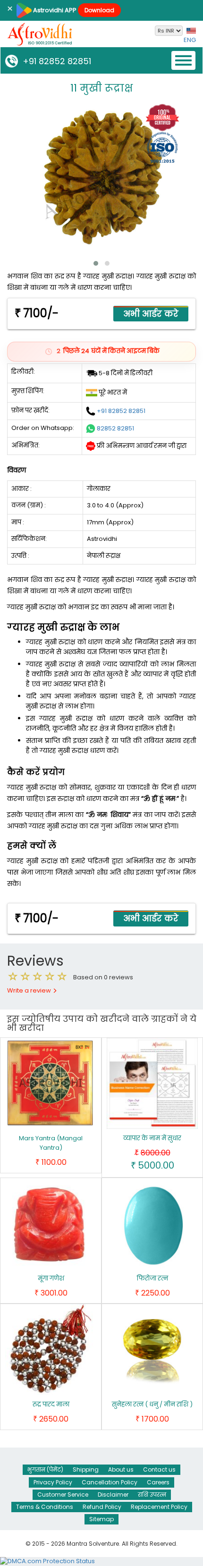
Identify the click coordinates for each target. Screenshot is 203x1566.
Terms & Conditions (44, 1507)
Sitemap (101, 1519)
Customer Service (62, 1494)
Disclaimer (113, 1494)
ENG (190, 39)
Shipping (86, 1469)
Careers (158, 1482)
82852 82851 (115, 427)
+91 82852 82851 (54, 61)
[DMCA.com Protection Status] (47, 1561)
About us (121, 1469)
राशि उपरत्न (152, 1494)
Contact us (159, 1469)
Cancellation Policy (109, 1482)
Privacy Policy (53, 1482)
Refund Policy (102, 1507)
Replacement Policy (159, 1507)
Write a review (29, 990)
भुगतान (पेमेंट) (45, 1469)
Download (99, 10)
